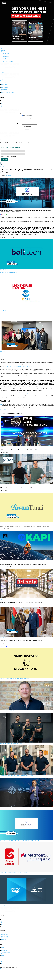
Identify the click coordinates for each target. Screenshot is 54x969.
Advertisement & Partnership (7, 92)
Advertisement (4, 949)
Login (2, 79)
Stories (2, 86)
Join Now (2, 72)
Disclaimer (3, 953)
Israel (1, 484)
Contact (3, 955)
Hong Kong (2, 166)
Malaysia (2, 446)
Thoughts (3, 93)
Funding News (6, 55)
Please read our (9, 156)
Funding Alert (3, 409)
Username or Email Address (27, 118)
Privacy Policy (4, 950)
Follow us (4, 214)
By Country (3, 51)
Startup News (6, 53)
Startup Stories (6, 56)
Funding (1, 522)
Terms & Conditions (5, 952)
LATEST (3, 50)
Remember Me (27, 126)
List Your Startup (6, 70)
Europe (2, 961)
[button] (27, 115)
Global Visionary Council (8, 61)
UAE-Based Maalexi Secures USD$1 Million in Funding (16, 392)
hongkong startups (10, 409)
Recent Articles (3, 269)
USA (2, 964)
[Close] (20, 113)
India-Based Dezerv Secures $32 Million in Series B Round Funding (19, 366)
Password (19, 123)
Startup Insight (6, 58)
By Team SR (8, 175)
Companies (5, 59)
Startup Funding (17, 409)
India (1, 599)
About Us (3, 947)
